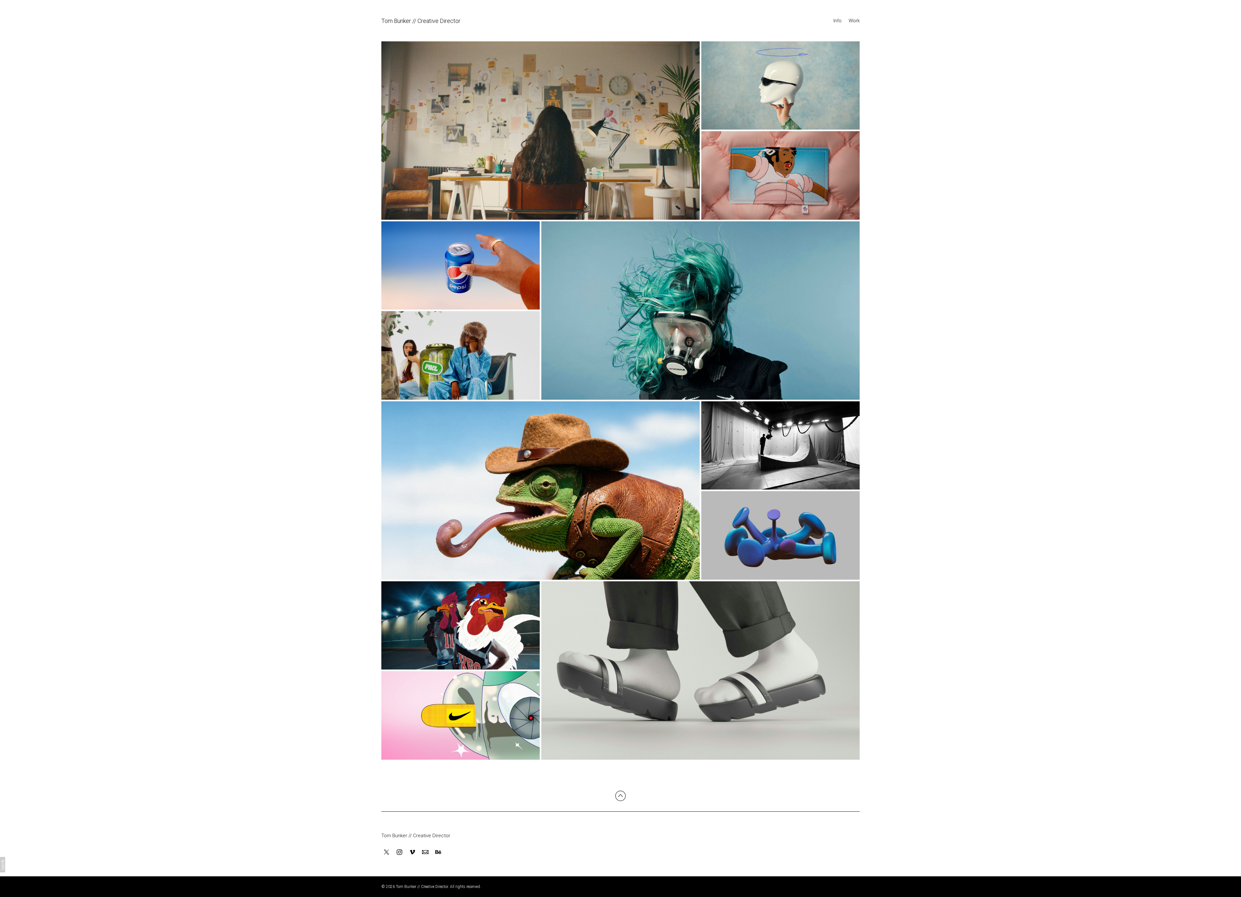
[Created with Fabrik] (2, 864)
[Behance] (438, 852)
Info (837, 21)
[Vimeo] (412, 852)
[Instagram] (399, 852)
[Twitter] (386, 852)
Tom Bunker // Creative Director (415, 836)
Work (854, 21)
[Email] (425, 852)
